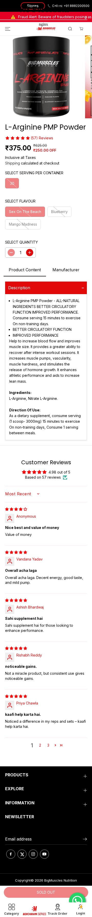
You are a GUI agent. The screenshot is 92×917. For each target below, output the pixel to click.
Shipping (12, 163)
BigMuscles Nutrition (60, 880)
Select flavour (20, 201)
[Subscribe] (85, 840)
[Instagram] (33, 854)
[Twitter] (22, 854)
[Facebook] (10, 854)
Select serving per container (34, 173)
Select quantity (21, 242)
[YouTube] (44, 854)
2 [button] (40, 745)
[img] (16, 509)
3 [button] (48, 745)
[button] (17, 138)
